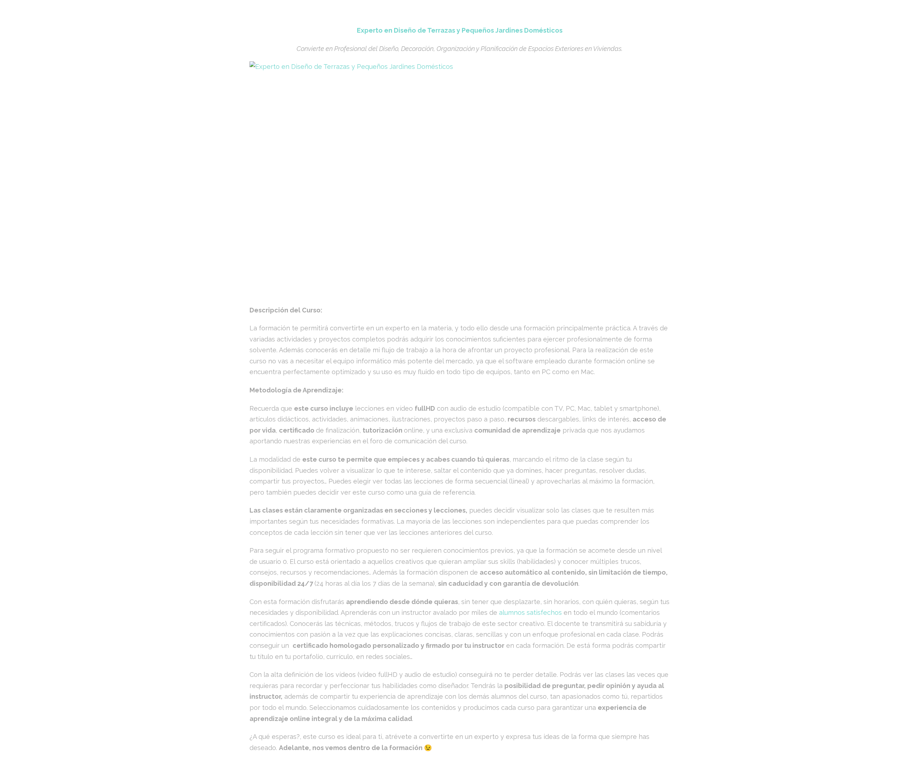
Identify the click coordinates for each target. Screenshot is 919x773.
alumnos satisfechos (529, 612)
